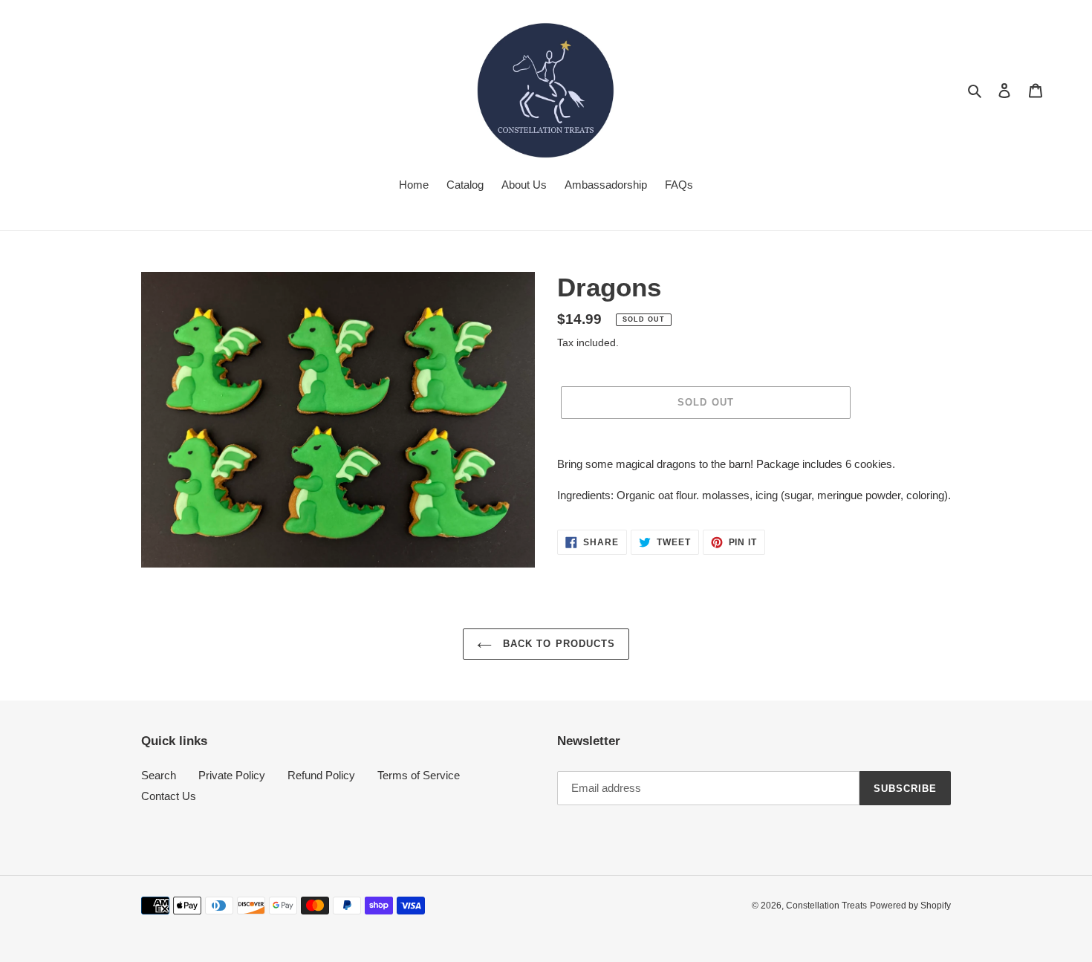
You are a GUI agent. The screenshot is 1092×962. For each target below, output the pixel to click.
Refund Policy (321, 775)
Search (158, 775)
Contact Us (168, 796)
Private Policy (231, 775)
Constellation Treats (826, 905)
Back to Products (557, 643)
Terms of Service (418, 775)
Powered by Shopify (910, 905)
